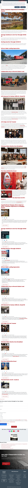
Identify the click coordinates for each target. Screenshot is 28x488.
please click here (12, 421)
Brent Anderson (7, 260)
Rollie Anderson (16, 356)
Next (3, 399)
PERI (6, 65)
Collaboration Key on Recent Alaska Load (12, 71)
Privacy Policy (23, 5)
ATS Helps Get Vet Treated (8, 122)
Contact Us (4, 480)
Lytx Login (24, 477)
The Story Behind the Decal (8, 171)
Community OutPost (23, 318)
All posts (1, 399)
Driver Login (24, 476)
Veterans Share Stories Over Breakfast (12, 146)
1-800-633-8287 (4, 477)
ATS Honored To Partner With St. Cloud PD (13, 96)
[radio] (14, 414)
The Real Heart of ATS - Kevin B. (10, 379)
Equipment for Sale (18, 482)
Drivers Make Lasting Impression (10, 48)
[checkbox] (14, 416)
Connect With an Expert (6, 464)
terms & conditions (18, 419)
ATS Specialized (5, 394)
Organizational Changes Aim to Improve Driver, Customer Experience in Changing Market (12, 10)
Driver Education (11, 480)
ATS (5, 219)
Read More (5, 225)
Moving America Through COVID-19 (11, 42)
